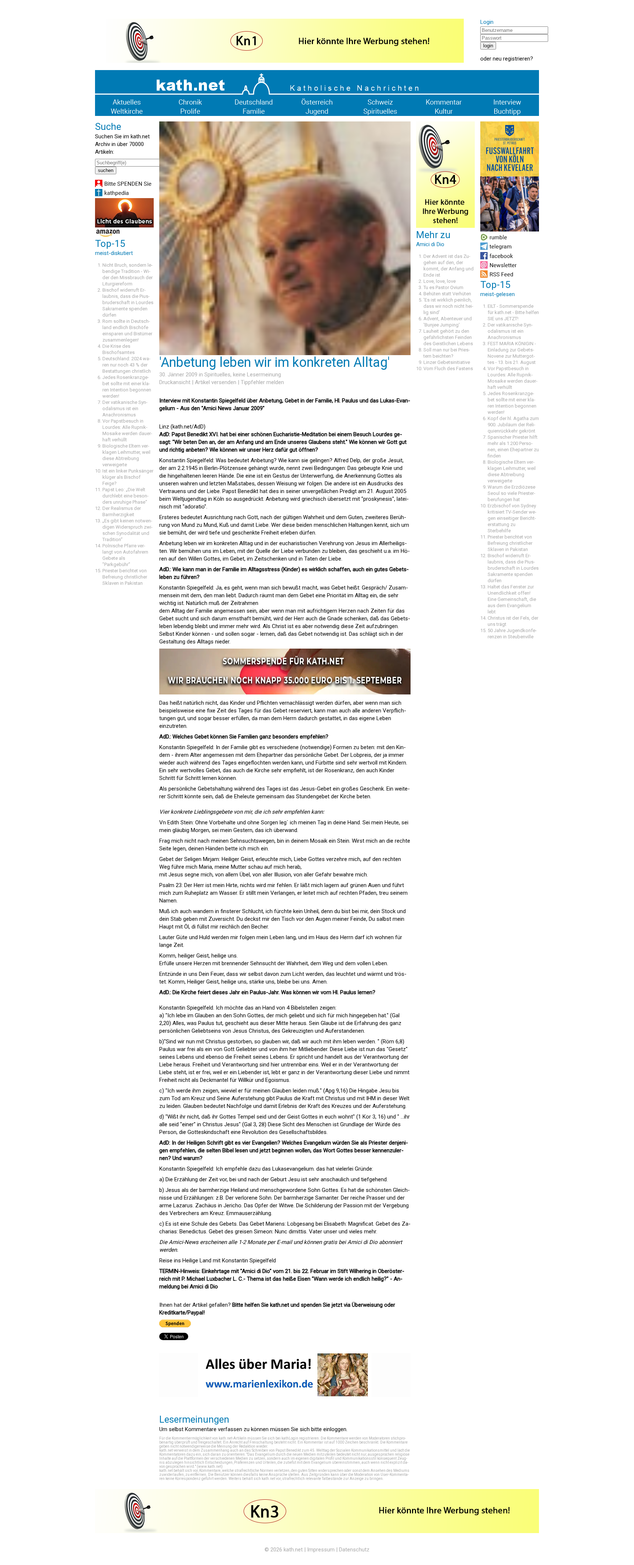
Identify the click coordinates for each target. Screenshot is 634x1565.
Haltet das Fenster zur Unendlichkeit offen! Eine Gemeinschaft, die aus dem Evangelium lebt (512, 599)
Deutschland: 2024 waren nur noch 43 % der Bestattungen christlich (126, 365)
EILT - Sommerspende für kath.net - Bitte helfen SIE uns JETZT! (513, 312)
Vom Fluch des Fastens (448, 368)
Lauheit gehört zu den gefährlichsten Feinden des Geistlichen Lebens (448, 337)
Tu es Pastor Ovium (443, 287)
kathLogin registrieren (300, 1438)
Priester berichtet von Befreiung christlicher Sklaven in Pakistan (124, 577)
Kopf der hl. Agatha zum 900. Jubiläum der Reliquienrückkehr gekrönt (513, 425)
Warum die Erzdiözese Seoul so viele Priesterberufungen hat (511, 493)
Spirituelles (217, 374)
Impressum (321, 1549)
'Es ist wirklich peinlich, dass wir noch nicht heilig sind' (448, 306)
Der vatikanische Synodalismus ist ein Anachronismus (124, 408)
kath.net (293, 1549)
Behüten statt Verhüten (447, 293)
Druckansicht (174, 382)
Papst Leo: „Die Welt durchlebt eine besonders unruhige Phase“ (125, 496)
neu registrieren (511, 58)
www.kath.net (209, 1466)
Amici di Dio (362, 1242)
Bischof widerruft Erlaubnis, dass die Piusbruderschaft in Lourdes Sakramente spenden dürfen (127, 302)
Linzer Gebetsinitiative (446, 362)
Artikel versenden (215, 382)
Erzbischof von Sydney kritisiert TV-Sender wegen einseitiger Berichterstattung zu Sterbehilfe (512, 518)
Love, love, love (439, 281)
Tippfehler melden (262, 382)
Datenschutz (354, 1549)
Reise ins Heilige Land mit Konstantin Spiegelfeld (217, 1260)
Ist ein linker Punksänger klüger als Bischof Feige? (127, 477)
